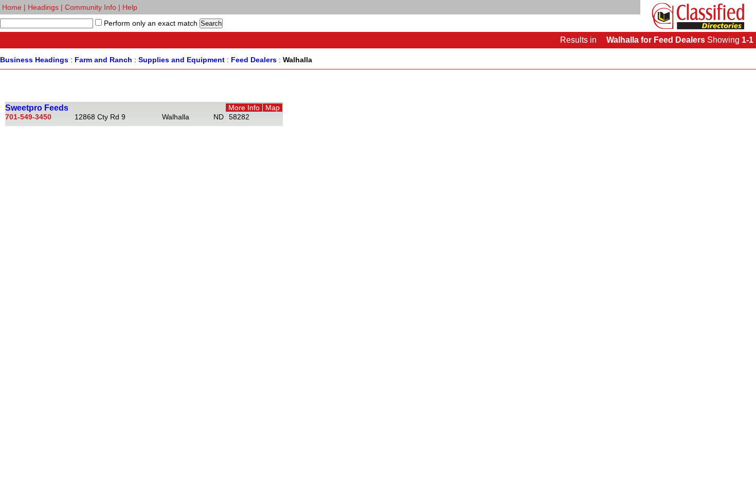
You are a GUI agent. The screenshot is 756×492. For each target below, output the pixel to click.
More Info (244, 107)
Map (272, 107)
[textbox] (46, 23)
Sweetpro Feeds (36, 107)
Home (12, 7)
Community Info (90, 7)
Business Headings (34, 60)
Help (129, 7)
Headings (43, 7)
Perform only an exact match (149, 23)
